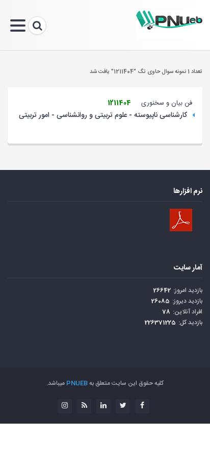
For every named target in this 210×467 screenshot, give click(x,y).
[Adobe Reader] (181, 220)
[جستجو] (37, 25)
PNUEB (77, 383)
